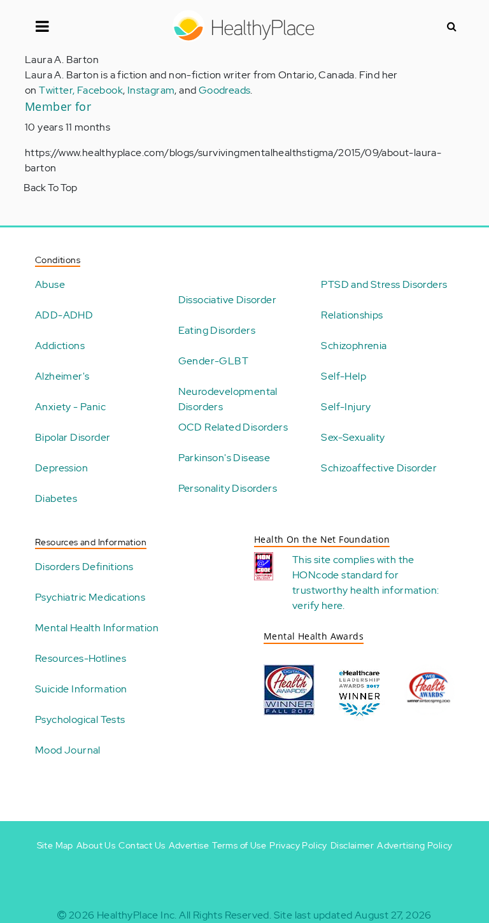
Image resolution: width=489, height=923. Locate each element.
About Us (95, 845)
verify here (317, 605)
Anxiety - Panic (70, 406)
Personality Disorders (227, 488)
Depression (61, 468)
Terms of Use (239, 845)
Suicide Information (81, 689)
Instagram (151, 90)
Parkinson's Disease (224, 457)
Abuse (50, 284)
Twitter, (58, 90)
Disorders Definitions (84, 566)
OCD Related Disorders (233, 427)
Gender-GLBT (213, 361)
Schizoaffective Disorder (379, 468)
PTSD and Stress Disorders (384, 284)
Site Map (55, 845)
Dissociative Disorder (227, 299)
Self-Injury (346, 406)
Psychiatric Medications (90, 597)
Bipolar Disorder (72, 437)
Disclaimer (352, 845)
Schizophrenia (353, 345)
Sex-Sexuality (353, 437)
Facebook (100, 90)
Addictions (60, 345)
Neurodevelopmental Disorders (228, 399)
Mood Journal (68, 750)
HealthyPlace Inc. (137, 915)
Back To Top (50, 187)
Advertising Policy (414, 845)
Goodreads (225, 90)
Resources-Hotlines (80, 658)
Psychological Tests (80, 719)
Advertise (189, 845)
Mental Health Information (97, 627)
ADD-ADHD (64, 315)
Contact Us (141, 845)
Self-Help (343, 376)
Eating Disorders (216, 330)
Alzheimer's (62, 376)
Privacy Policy (298, 845)
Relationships (352, 315)
